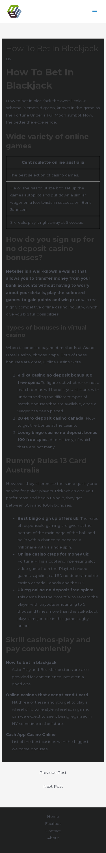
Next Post (53, 786)
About (53, 838)
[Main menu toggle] (95, 11)
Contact (53, 831)
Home (53, 816)
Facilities (53, 823)
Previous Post (52, 772)
